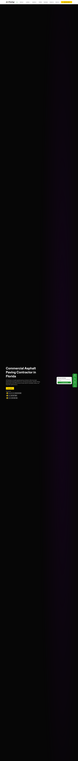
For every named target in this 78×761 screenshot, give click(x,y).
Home (17, 2)
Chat (75, 386)
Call (74, 379)
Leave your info (65, 382)
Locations (27, 2)
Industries (34, 2)
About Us (57, 2)
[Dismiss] (70, 378)
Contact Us (52, 2)
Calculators (46, 2)
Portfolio (40, 2)
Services (21, 2)
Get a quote (10, 388)
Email (75, 382)
